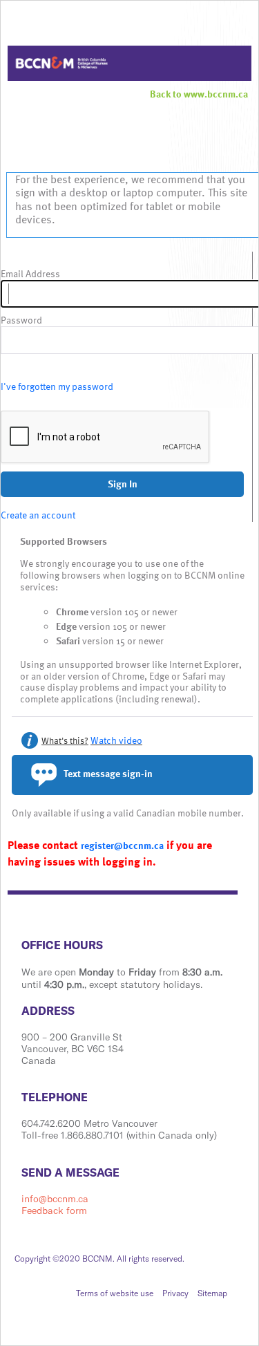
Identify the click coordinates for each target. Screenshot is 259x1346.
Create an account (38, 514)
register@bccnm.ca (122, 845)
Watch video (116, 740)
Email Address (30, 274)
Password (21, 320)
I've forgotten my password (57, 386)
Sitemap (212, 1293)
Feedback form (54, 1210)
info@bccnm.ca (54, 1199)
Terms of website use (114, 1293)
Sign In (122, 483)
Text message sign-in (107, 773)
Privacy (175, 1293)
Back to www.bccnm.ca (199, 93)
